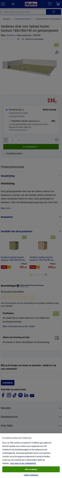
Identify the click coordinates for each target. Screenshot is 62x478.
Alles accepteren (31, 469)
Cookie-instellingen (31, 475)
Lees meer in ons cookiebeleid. (23, 463)
